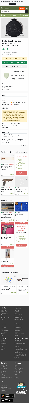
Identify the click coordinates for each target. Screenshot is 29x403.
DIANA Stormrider (19, 317)
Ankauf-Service (18, 371)
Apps (16, 375)
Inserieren (21, 8)
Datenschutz (4, 387)
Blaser (2, 329)
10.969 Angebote (6, 89)
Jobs (16, 374)
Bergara (3, 333)
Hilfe (16, 365)
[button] (26, 8)
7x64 (2, 345)
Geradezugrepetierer (19, 333)
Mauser (3, 326)
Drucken (25, 145)
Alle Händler (4, 369)
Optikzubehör (18, 98)
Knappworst (4, 311)
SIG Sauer (3, 327)
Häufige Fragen (4, 391)
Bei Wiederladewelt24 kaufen (14, 62)
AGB (2, 384)
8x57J (2, 346)
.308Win (3, 340)
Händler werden (18, 366)
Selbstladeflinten (18, 329)
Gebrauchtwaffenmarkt (6, 377)
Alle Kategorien (4, 366)
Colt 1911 (17, 316)
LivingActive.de (4, 313)
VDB (2, 316)
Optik (12, 98)
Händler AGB (4, 385)
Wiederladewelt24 (7, 86)
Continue (12, 4)
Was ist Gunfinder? (19, 368)
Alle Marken (4, 365)
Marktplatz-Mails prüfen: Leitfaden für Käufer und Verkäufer (20, 345)
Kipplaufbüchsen (18, 327)
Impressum (3, 390)
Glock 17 (17, 313)
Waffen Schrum (4, 314)
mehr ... (2, 319)
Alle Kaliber (3, 371)
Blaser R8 (17, 310)
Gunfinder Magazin (19, 372)
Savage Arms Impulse (19, 319)
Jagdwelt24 (3, 310)
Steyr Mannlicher (5, 330)
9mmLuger (3, 348)
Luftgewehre (17, 330)
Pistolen (16, 332)
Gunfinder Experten (19, 369)
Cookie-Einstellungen (6, 388)
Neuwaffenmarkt (5, 375)
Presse (16, 377)
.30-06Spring (4, 342)
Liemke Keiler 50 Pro (19, 314)
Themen (3, 372)
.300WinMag (4, 343)
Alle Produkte (4, 368)
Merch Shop (17, 378)
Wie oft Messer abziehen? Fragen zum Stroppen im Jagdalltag (20, 355)
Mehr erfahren (14, 80)
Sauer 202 (17, 311)
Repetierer (17, 326)
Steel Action (4, 332)
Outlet (2, 374)
